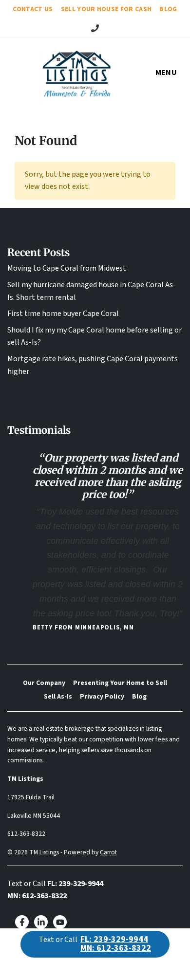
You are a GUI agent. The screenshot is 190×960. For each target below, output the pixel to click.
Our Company (44, 682)
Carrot (108, 852)
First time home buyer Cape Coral (63, 313)
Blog (168, 9)
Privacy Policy (102, 696)
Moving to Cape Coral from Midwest (66, 268)
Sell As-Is (58, 696)
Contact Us (33, 9)
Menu (166, 72)
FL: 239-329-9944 (75, 883)
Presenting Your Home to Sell (120, 682)
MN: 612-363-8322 (37, 895)
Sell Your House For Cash (106, 9)
